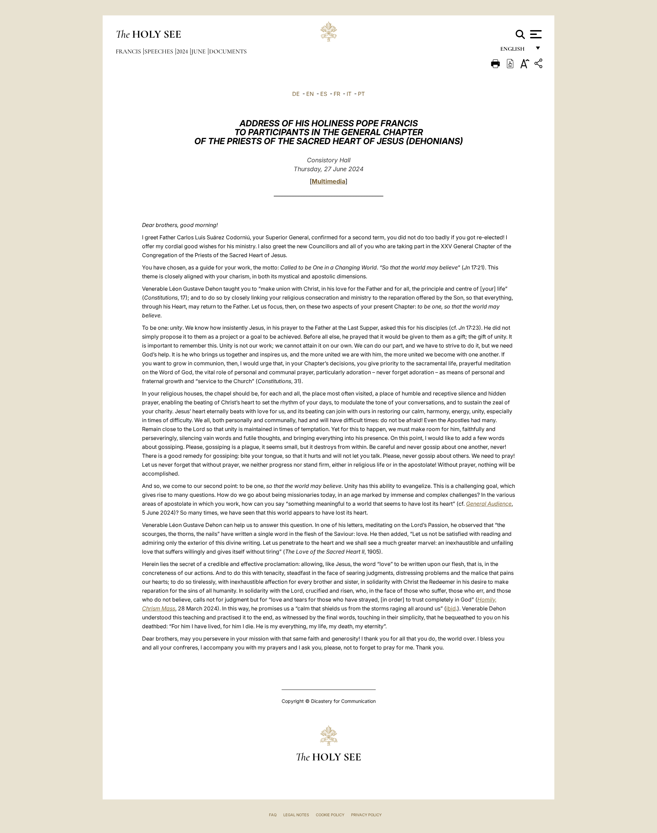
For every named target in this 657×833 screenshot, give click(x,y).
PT (361, 93)
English (515, 50)
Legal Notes (296, 814)
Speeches (159, 51)
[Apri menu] (535, 34)
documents (228, 51)
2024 (183, 51)
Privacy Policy (366, 814)
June (199, 51)
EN (310, 93)
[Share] (539, 65)
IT (349, 93)
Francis (129, 51)
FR (337, 93)
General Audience (489, 503)
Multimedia (328, 181)
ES (323, 93)
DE (296, 93)
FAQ (272, 814)
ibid (451, 608)
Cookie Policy (330, 814)
